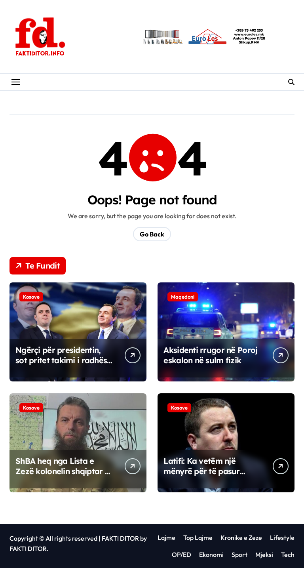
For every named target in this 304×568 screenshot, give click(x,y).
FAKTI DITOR (120, 538)
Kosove (31, 297)
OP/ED (181, 554)
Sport (239, 554)
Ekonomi (211, 554)
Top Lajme (198, 537)
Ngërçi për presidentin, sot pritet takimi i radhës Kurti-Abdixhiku (61, 360)
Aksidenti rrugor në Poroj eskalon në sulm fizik (210, 355)
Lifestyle (282, 537)
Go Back (152, 234)
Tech (287, 554)
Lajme (166, 537)
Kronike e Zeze (241, 537)
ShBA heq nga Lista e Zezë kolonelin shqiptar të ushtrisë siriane (63, 471)
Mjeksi (264, 554)
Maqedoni (182, 297)
